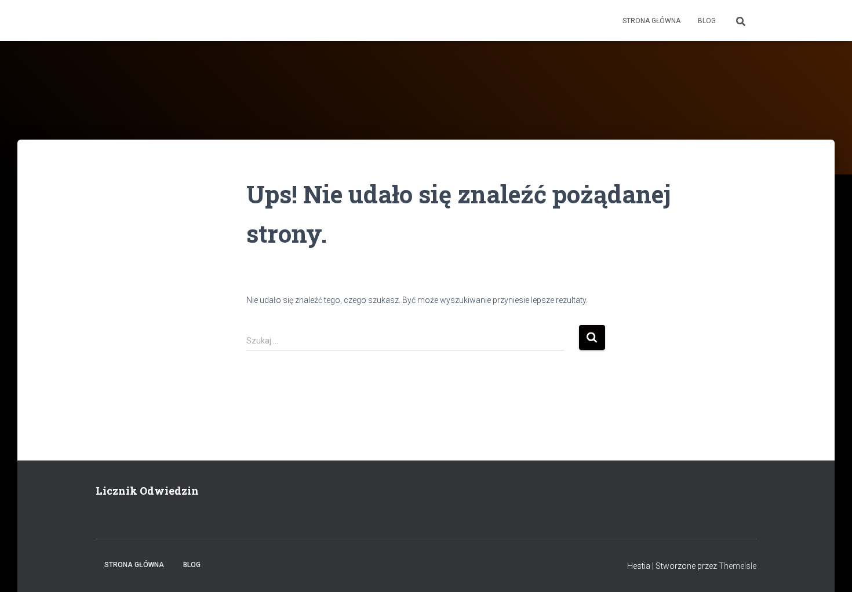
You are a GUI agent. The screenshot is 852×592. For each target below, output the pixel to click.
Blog (707, 21)
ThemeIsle (737, 566)
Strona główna (651, 21)
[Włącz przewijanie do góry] (829, 568)
